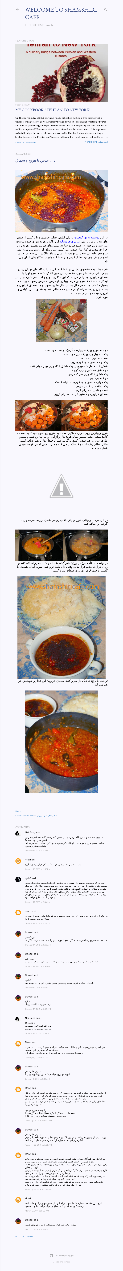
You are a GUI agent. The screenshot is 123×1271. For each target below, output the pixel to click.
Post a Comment (24, 1236)
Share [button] (18, 142)
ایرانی (39, 815)
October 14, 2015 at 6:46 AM (38, 945)
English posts (34, 25)
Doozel (29, 932)
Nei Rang (30, 832)
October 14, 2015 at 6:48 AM (38, 1009)
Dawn (28, 1042)
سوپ (44, 815)
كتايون (28, 878)
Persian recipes (29, 815)
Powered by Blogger (64, 1255)
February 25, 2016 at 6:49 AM (38, 1120)
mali (27, 859)
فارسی (49, 25)
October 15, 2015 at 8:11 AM (37, 1033)
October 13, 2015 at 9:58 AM (37, 902)
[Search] (106, 9)
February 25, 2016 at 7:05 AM (38, 1145)
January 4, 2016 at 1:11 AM (37, 1057)
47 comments (29, 142)
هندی (55, 815)
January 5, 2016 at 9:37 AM (37, 1079)
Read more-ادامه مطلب (96, 142)
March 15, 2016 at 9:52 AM (36, 1229)
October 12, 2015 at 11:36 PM (37, 869)
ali (26, 1198)
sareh (28, 911)
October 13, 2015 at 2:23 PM (37, 923)
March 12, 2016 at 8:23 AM (37, 1211)
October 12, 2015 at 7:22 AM (37, 850)
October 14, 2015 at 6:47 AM (37, 966)
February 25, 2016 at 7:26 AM (38, 1189)
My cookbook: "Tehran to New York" (52, 109)
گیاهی (50, 815)
